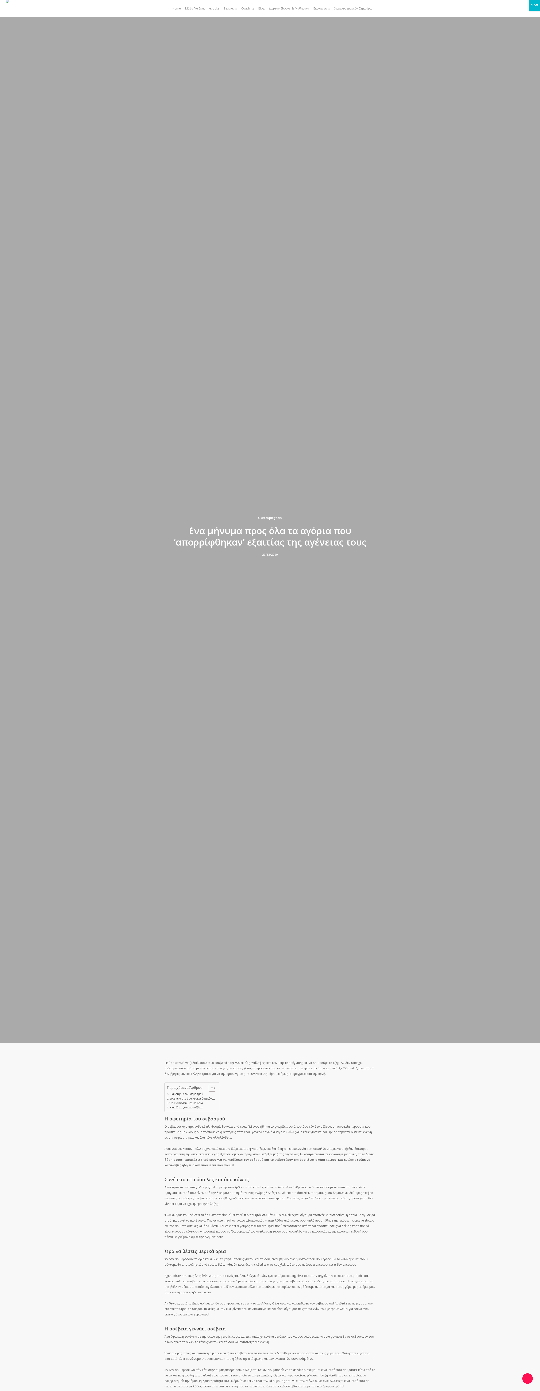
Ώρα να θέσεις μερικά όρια (186, 1103)
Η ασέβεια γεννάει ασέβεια (186, 1107)
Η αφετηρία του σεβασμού (186, 1094)
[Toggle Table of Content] (210, 1088)
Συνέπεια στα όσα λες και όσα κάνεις (192, 1098)
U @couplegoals (270, 518)
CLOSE (534, 5)
